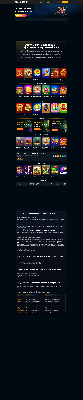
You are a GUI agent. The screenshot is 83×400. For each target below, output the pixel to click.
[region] (41, 74)
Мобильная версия (42, 2)
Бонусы (54, 1)
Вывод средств (48, 2)
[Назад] (14, 72)
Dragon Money (21, 2)
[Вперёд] (69, 72)
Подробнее (20, 158)
